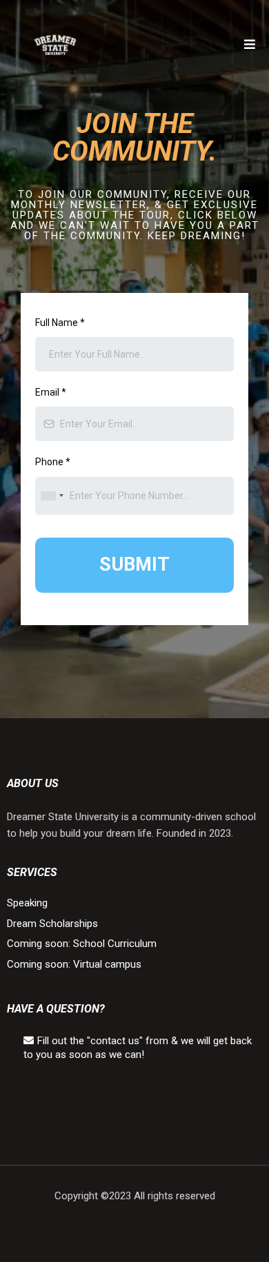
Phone (52, 461)
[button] (249, 45)
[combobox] (52, 496)
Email (50, 392)
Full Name (60, 322)
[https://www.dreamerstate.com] (55, 45)
